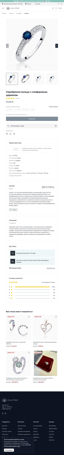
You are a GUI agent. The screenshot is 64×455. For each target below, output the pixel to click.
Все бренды (52, 425)
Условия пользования (24, 431)
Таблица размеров (53, 106)
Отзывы (20, 428)
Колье (35, 440)
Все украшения (37, 425)
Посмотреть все (51, 268)
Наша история (22, 425)
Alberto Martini (53, 428)
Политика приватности (24, 434)
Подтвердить (9, 450)
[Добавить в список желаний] (29, 317)
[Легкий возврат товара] (56, 126)
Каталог (4, 13)
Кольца (11, 13)
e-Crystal (51, 431)
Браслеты (36, 434)
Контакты (4, 425)
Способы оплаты (7, 431)
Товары (14, 209)
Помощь (4, 428)
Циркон (26, 13)
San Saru (51, 434)
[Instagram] (61, 4)
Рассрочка (5, 434)
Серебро (19, 13)
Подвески (36, 437)
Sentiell (51, 437)
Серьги (35, 428)
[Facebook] (59, 4)
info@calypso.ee (6, 408)
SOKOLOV (52, 440)
